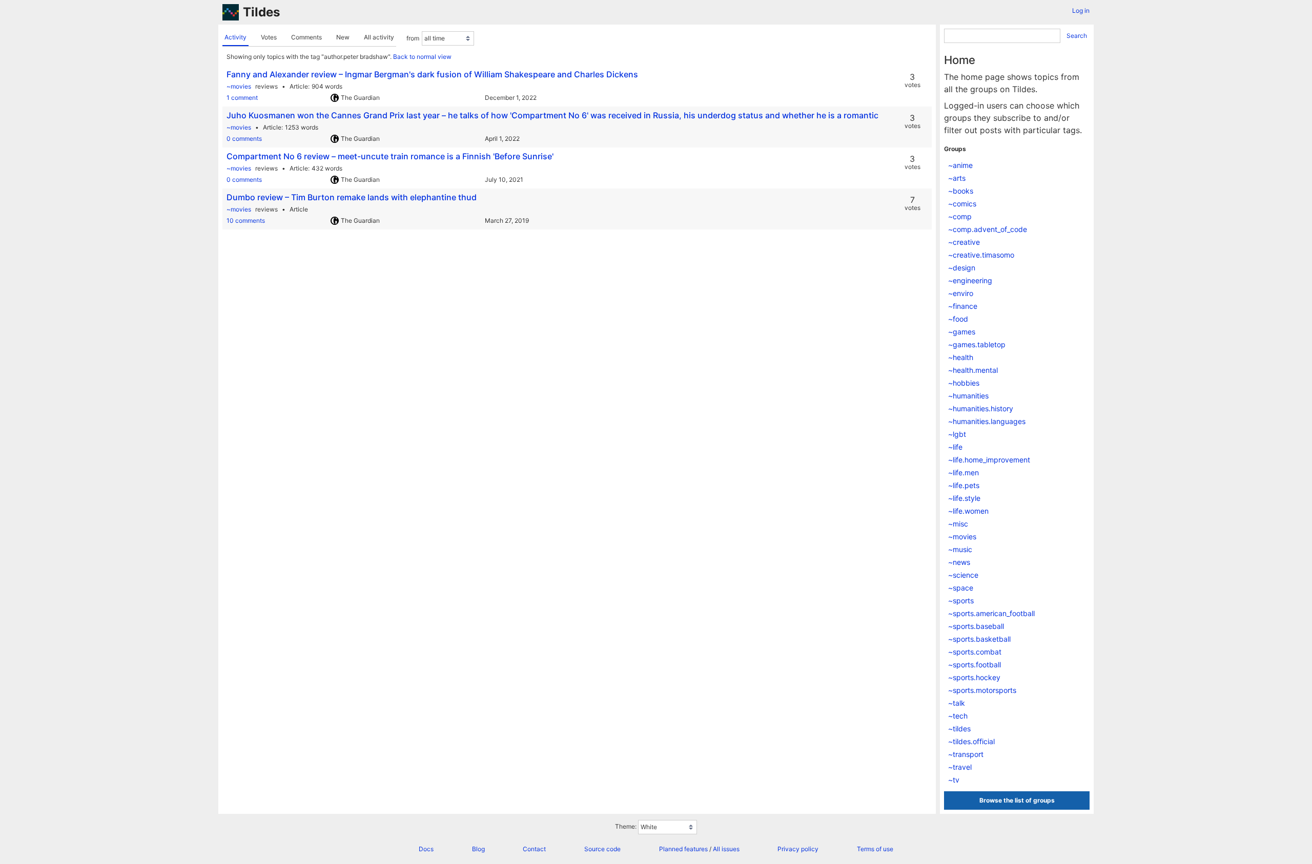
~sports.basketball (979, 639)
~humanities (968, 395)
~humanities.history (980, 408)
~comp (960, 216)
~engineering (970, 280)
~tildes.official (971, 741)
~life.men (963, 472)
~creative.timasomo (981, 254)
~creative (964, 242)
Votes (269, 37)
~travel (960, 767)
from (412, 38)
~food (958, 318)
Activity (235, 37)
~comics (962, 203)
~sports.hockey (974, 677)
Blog (478, 849)
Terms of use (875, 849)
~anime (960, 165)
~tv (953, 779)
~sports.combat (974, 651)
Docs (426, 849)
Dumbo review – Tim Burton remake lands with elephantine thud (352, 197)
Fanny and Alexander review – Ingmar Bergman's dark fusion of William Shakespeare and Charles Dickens (432, 74)
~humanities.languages (987, 421)
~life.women (968, 511)
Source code (602, 849)
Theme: (626, 827)
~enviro (960, 293)
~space (960, 587)
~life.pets (963, 485)
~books (960, 190)
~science (963, 575)
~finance (962, 306)
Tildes (261, 12)
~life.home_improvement (989, 459)
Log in (1081, 10)
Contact (534, 849)
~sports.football (974, 664)
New (343, 37)
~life (955, 446)
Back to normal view (422, 56)
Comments (306, 37)
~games (961, 331)
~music (960, 549)
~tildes (959, 728)
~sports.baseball (976, 626)
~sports (961, 600)
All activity (379, 37)
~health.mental (973, 370)
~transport (965, 754)
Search (1077, 35)
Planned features (683, 849)
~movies (239, 86)
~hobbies (963, 382)
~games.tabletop (977, 344)
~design (961, 267)
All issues (726, 849)
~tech (958, 715)
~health (960, 357)
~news (959, 562)
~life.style (964, 498)
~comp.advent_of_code (987, 229)
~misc (958, 523)
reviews (266, 86)
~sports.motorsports (982, 690)
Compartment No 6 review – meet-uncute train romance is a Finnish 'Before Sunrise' (390, 156)
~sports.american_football (991, 613)
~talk (956, 703)
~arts (957, 178)
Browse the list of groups (1017, 800)
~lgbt (957, 434)
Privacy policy (797, 849)
